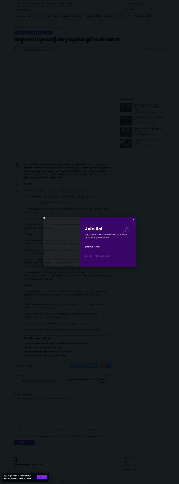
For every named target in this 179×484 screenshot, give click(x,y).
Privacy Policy (10, 478)
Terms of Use (25, 478)
